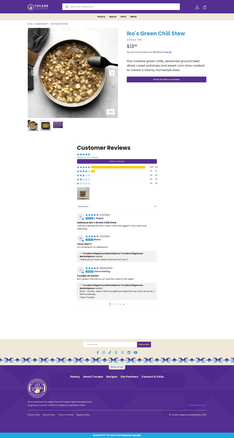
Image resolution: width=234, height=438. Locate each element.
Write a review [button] (117, 161)
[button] (205, 7)
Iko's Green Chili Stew (59, 24)
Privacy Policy (34, 415)
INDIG (133, 16)
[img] (92, 215)
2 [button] (113, 304)
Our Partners (129, 377)
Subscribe (144, 344)
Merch (112, 16)
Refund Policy (49, 415)
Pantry (101, 16)
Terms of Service (66, 415)
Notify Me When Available (166, 79)
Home (30, 24)
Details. (136, 435)
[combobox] (121, 6)
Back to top (117, 366)
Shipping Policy (83, 415)
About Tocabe (93, 377)
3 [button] (117, 304)
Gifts (123, 16)
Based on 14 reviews (87, 157)
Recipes (111, 377)
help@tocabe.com (197, 405)
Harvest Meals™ (41, 24)
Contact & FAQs (153, 377)
